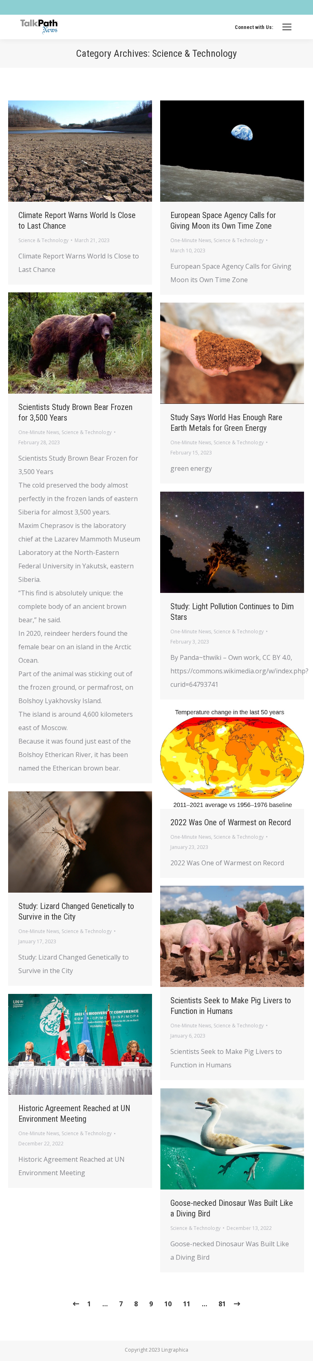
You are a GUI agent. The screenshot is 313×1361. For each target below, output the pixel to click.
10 (168, 1303)
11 (186, 1303)
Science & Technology (43, 240)
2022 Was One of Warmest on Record (230, 822)
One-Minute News (190, 240)
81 (222, 1303)
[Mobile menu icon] (287, 27)
